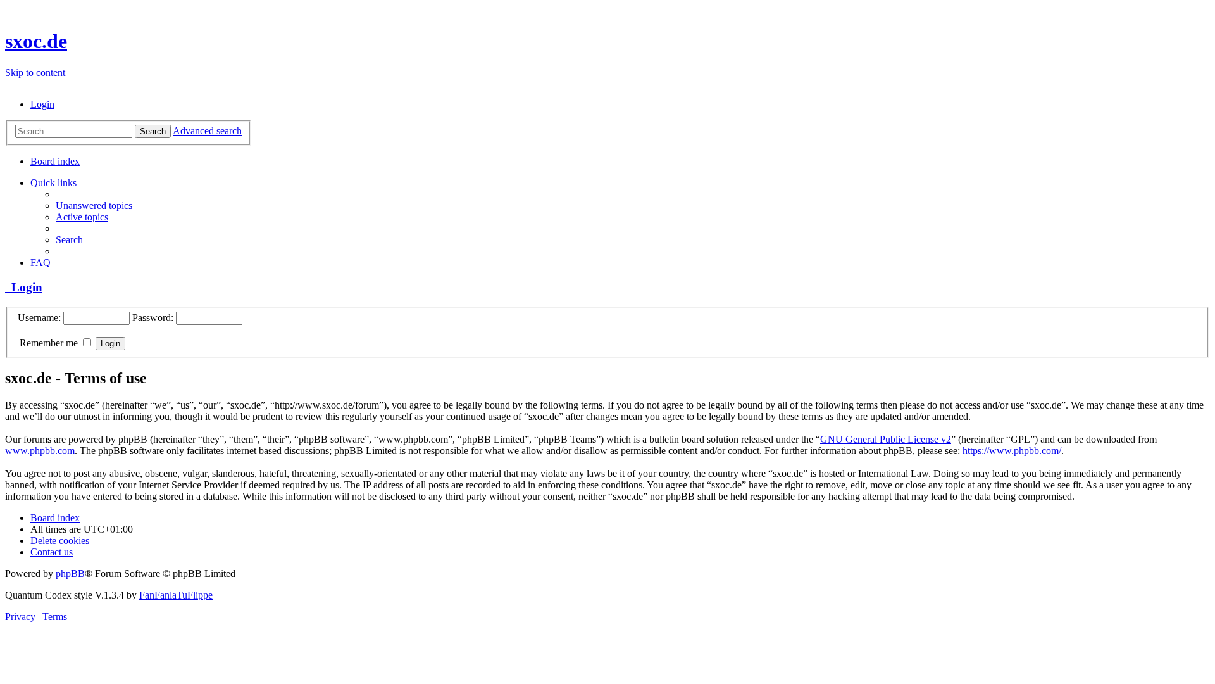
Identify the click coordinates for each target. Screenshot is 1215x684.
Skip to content (35, 72)
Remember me (50, 343)
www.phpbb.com (40, 450)
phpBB (70, 573)
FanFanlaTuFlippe (176, 595)
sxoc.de (36, 41)
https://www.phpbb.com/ (1012, 450)
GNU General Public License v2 (885, 439)
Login (23, 287)
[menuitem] (42, 104)
